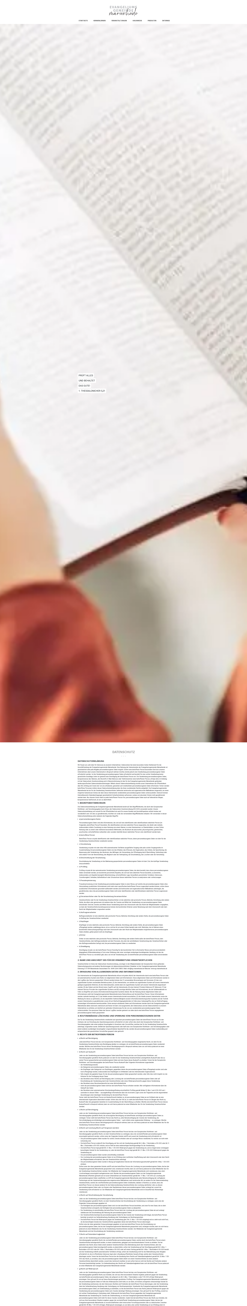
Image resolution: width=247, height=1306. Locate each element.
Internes (166, 21)
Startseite (83, 21)
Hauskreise (137, 21)
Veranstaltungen (119, 21)
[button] (1, 381)
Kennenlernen (99, 21)
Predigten (152, 21)
